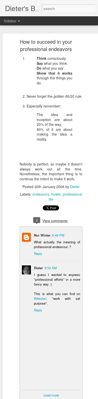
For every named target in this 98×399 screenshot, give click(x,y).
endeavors (40, 194)
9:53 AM (50, 267)
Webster (40, 298)
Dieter (75, 186)
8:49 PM (58, 235)
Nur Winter (42, 235)
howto (56, 194)
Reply (38, 253)
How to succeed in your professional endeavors (46, 45)
